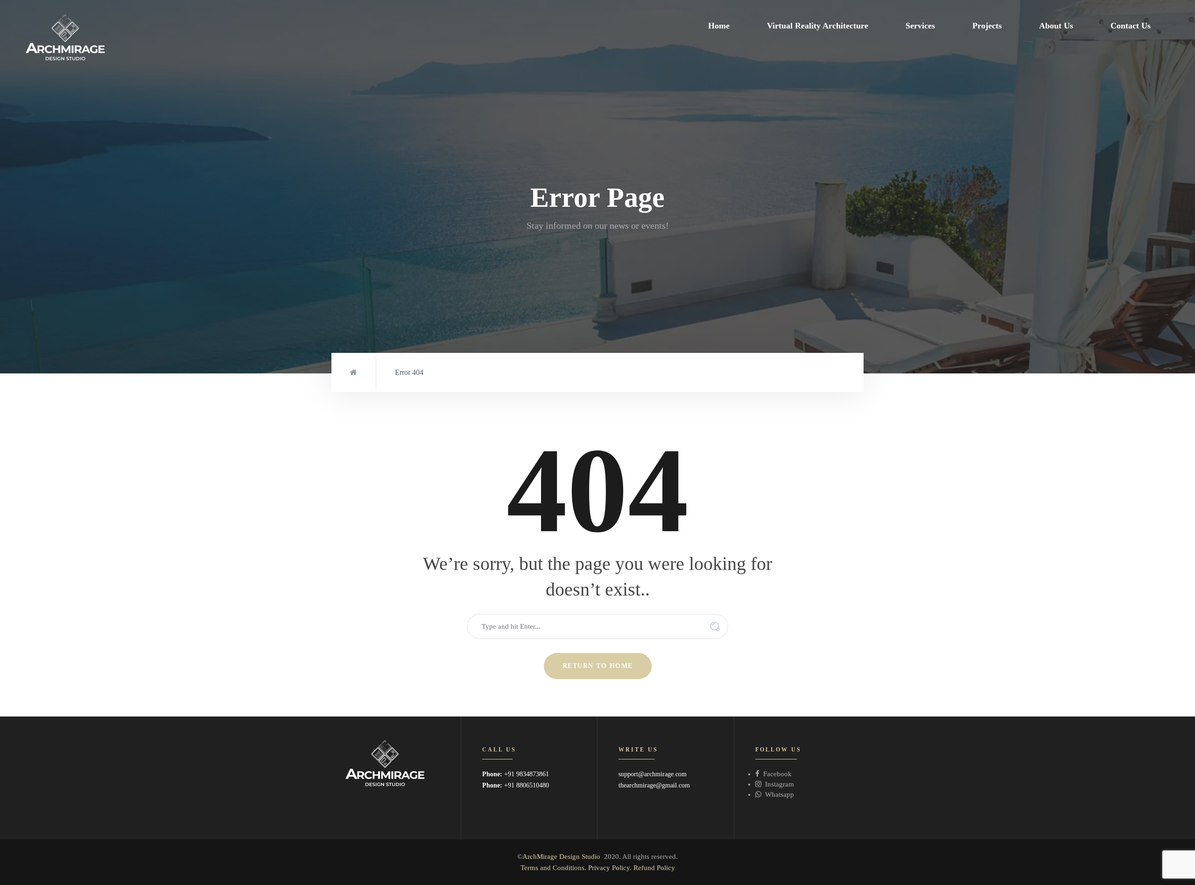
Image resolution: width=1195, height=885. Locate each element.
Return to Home (597, 665)
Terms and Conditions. (553, 867)
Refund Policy (654, 867)
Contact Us (1131, 25)
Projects (987, 25)
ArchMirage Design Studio (561, 856)
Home (719, 25)
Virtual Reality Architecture (817, 25)
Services (920, 25)
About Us (1056, 25)
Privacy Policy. (610, 867)
